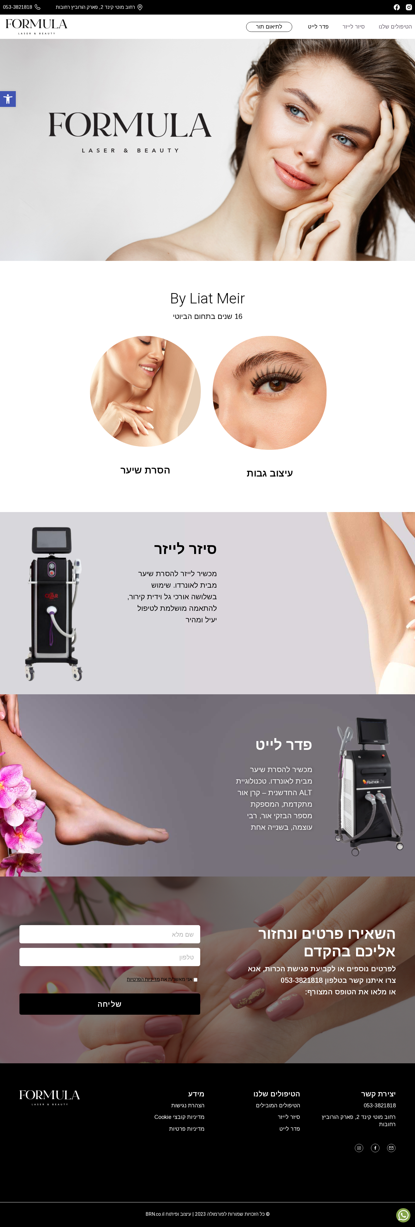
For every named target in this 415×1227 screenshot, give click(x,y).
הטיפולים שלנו (395, 27)
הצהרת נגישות (187, 1105)
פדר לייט (318, 27)
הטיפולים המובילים (278, 1105)
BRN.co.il (155, 1214)
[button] (8, 99)
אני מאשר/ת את (159, 979)
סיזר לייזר (353, 27)
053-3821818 (302, 980)
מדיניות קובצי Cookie (179, 1117)
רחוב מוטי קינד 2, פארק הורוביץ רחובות (359, 1120)
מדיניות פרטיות (186, 1129)
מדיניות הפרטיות (143, 979)
